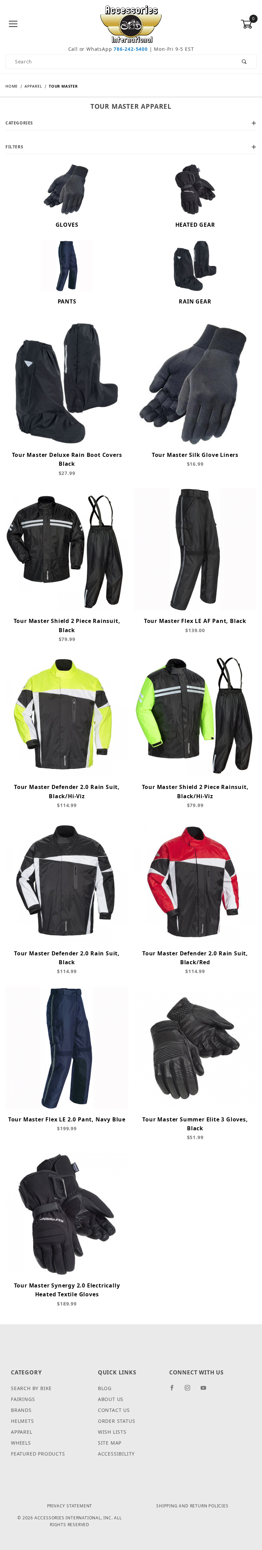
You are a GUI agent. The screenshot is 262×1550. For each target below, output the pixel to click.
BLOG (105, 1388)
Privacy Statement (69, 1506)
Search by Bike (31, 1388)
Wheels (21, 1443)
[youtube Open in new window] (206, 1390)
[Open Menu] (13, 24)
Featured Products (38, 1453)
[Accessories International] (131, 23)
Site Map (109, 1443)
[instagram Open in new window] (190, 1390)
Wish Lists (112, 1432)
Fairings (23, 1399)
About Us (110, 1399)
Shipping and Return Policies (192, 1506)
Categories (19, 123)
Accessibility (116, 1453)
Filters (14, 147)
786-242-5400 (131, 49)
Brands (21, 1410)
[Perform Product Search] (244, 62)
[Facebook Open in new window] (174, 1390)
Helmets (22, 1421)
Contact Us (114, 1410)
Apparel (21, 1432)
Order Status (116, 1421)
